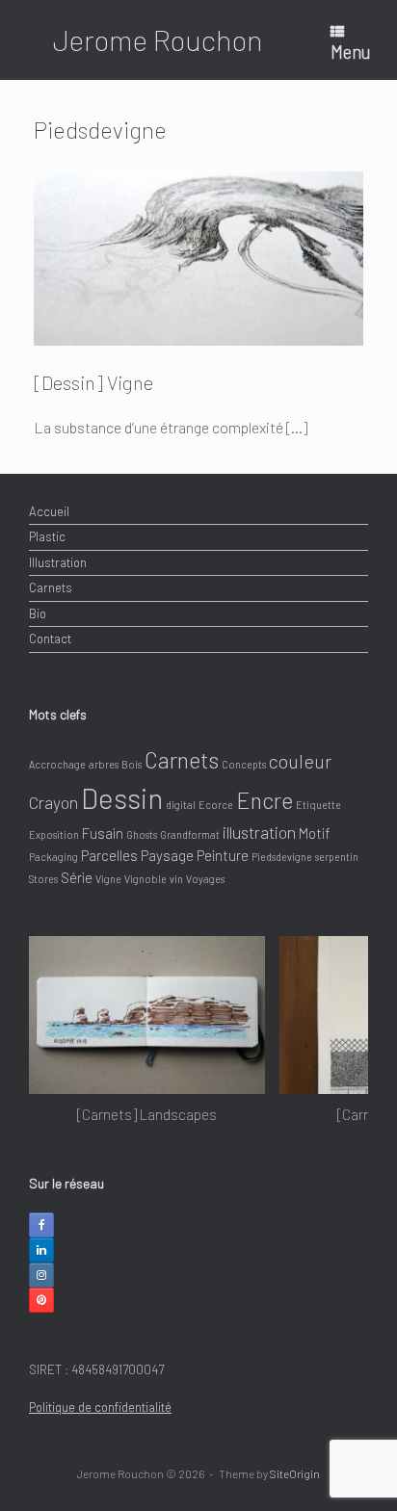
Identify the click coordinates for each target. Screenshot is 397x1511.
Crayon (53, 802)
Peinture (223, 855)
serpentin (336, 856)
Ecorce (215, 804)
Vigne (108, 879)
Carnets (50, 587)
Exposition (54, 834)
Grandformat (190, 834)
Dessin (122, 798)
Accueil (49, 511)
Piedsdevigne (281, 856)
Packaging (53, 856)
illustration (259, 832)
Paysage (167, 855)
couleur (300, 760)
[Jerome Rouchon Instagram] (41, 1275)
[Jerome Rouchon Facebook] (41, 1224)
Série (77, 877)
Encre (264, 800)
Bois (131, 764)
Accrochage (57, 764)
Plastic (47, 536)
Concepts (244, 764)
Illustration (58, 562)
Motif (315, 833)
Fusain (102, 833)
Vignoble (145, 879)
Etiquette (318, 804)
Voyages (205, 879)
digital (181, 804)
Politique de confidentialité (100, 1407)
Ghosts (141, 834)
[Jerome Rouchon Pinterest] (41, 1300)
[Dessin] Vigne (93, 382)
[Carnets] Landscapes (147, 1114)
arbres (104, 764)
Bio (37, 613)
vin (176, 879)
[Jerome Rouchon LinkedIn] (41, 1250)
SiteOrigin (295, 1473)
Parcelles (109, 855)
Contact (50, 638)
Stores (43, 879)
